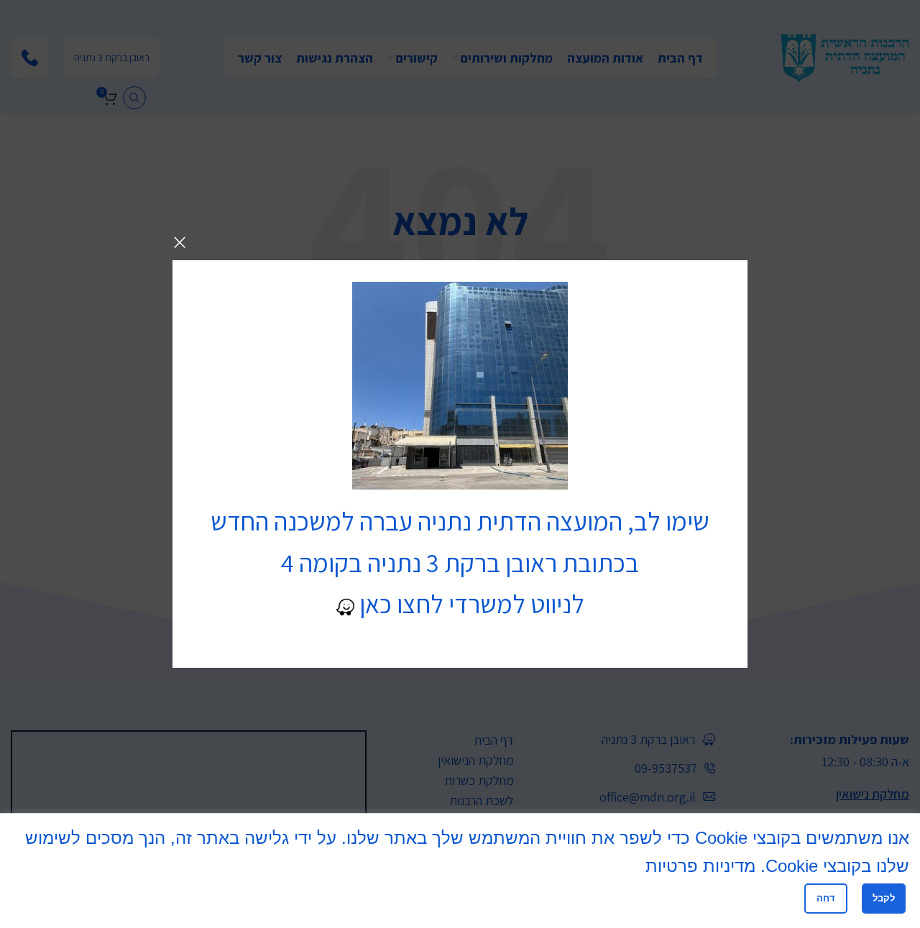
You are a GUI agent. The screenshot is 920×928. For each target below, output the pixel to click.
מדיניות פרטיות (700, 866)
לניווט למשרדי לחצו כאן (469, 603)
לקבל (884, 898)
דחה (825, 898)
